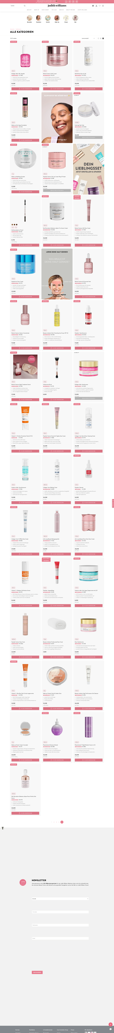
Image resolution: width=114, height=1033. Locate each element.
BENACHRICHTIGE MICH (88, 137)
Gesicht (29, 9)
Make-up (36, 9)
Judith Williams (82, 9)
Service (61, 9)
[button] (110, 1029)
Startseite (12, 29)
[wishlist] (99, 6)
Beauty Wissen (70, 9)
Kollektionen (18, 29)
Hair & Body (45, 9)
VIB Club (54, 9)
